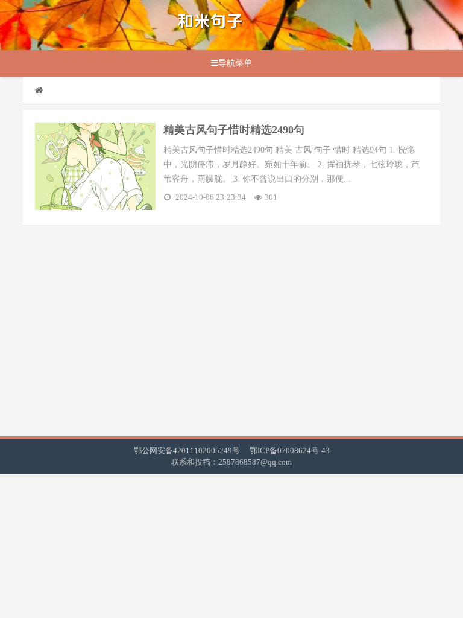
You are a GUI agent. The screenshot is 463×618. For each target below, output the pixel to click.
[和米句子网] (210, 25)
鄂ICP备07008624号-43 (290, 450)
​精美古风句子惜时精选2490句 (233, 130)
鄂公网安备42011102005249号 (187, 450)
